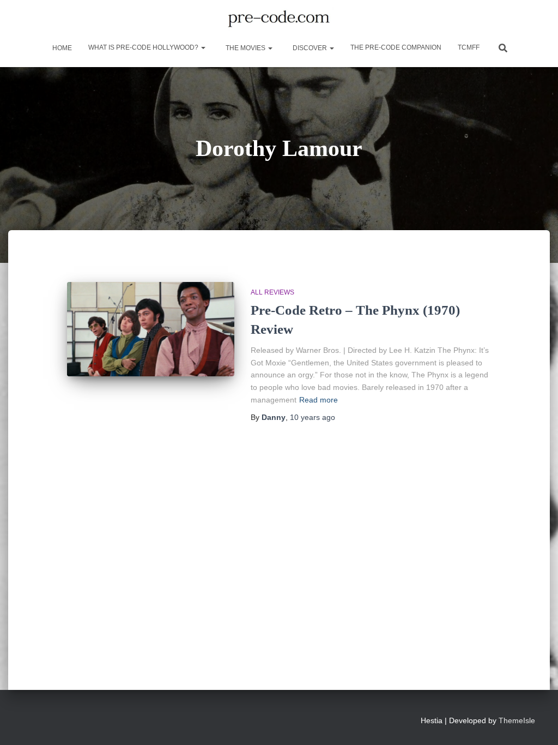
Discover (310, 48)
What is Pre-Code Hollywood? (144, 47)
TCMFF (469, 47)
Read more (318, 399)
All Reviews (272, 292)
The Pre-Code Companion (395, 47)
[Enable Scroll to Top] (536, 723)
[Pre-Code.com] (278, 19)
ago (312, 417)
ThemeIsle (517, 720)
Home (61, 48)
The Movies (245, 48)
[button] (202, 47)
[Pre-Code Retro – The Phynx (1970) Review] (150, 329)
